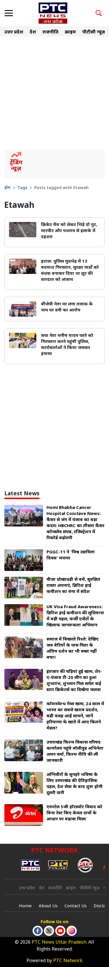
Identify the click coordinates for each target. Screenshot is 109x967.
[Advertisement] (54, 93)
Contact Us (76, 906)
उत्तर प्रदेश (13, 32)
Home (25, 906)
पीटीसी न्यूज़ (93, 32)
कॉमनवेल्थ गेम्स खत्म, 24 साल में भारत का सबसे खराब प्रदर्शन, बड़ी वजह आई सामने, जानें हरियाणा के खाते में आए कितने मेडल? (75, 716)
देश (33, 32)
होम (7, 188)
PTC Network (68, 961)
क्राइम (70, 32)
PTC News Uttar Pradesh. (59, 943)
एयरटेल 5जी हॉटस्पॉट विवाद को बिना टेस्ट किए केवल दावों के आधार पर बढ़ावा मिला (74, 813)
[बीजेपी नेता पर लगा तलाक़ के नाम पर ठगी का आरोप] (22, 309)
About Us (48, 906)
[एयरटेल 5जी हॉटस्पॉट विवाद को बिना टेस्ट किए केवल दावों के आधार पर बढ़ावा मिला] (23, 815)
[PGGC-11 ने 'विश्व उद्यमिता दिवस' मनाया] (23, 560)
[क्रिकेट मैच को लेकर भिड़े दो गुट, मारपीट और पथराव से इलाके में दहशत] (22, 230)
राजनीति (50, 32)
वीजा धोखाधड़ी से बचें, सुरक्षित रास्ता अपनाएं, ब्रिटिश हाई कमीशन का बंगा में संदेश (73, 586)
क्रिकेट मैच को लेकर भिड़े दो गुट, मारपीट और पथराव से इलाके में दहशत (69, 231)
